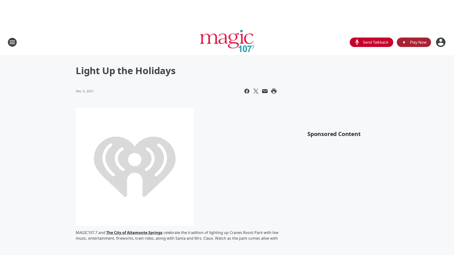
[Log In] (441, 42)
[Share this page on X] (256, 91)
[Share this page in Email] (265, 91)
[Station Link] (227, 42)
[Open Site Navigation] (12, 42)
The (110, 232)
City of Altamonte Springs (138, 232)
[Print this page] (274, 91)
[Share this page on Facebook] (247, 91)
